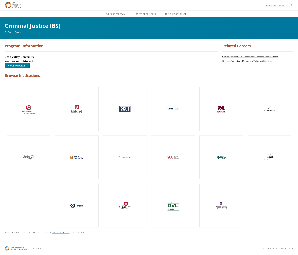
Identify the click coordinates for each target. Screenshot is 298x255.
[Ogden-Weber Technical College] (269, 109)
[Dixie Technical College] (125, 109)
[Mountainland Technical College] (221, 109)
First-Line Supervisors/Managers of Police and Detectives (247, 61)
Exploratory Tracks (176, 14)
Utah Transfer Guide (60, 233)
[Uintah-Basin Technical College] (269, 157)
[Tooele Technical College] (221, 157)
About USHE (37, 249)
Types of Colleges (146, 14)
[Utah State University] (76, 205)
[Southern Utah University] (173, 157)
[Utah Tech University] (173, 109)
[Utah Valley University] (173, 205)
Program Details (17, 66)
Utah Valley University (19, 57)
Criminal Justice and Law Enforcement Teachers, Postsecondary (250, 56)
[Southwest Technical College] (125, 157)
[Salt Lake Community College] (28, 157)
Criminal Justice (28, 61)
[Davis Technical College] (76, 109)
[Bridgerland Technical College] (28, 109)
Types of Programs (116, 14)
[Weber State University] (221, 205)
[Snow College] (76, 157)
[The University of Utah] (125, 205)
